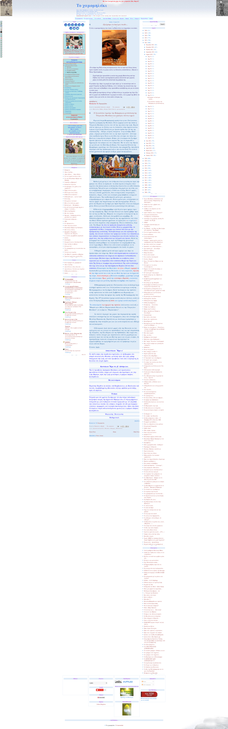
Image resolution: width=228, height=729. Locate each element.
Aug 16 (150, 93)
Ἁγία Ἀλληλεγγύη (70, 312)
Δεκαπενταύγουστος (98, 428)
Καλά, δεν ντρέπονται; (150, 319)
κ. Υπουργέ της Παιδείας (151, 593)
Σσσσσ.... (67, 238)
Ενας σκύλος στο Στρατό (151, 257)
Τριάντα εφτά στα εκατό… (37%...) (154, 532)
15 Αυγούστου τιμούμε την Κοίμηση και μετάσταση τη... (156, 102)
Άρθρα (151, 18)
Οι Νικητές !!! (148, 414)
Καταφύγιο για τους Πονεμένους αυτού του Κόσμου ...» (153, 324)
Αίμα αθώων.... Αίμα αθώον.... (73, 174)
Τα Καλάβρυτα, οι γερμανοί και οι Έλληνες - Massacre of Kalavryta (154, 486)
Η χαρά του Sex (148, 584)
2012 (146, 178)
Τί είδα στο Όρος (149, 507)
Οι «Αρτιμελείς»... (69, 223)
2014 (146, 173)
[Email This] (127, 107)
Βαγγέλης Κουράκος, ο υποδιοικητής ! (71, 344)
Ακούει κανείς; (148, 206)
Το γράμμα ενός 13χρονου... (152, 652)
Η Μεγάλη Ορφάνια (150, 303)
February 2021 (150, 153)
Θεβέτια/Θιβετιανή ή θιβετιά (73, 298)
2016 (146, 168)
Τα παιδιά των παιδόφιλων (152, 489)
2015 (146, 170)
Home (114, 432)
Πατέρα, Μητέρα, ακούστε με (152, 449)
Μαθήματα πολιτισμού (150, 337)
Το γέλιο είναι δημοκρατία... (152, 516)
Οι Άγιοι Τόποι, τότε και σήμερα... (154, 397)
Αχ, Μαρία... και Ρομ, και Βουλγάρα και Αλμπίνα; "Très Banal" (154, 229)
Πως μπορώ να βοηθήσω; (151, 463)
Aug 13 (150, 109)
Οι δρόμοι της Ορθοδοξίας (151, 400)
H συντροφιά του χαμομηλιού (72, 262)
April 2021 (149, 148)
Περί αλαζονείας (149, 451)
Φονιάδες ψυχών (148, 536)
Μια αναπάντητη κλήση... (151, 603)
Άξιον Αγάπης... (69, 172)
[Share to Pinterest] (134, 107)
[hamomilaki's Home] (1, 21)
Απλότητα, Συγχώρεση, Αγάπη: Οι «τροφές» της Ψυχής (154, 219)
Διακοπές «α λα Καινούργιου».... (153, 246)
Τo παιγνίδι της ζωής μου (151, 472)
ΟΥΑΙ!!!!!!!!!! (148, 434)
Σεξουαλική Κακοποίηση (71, 65)
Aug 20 (150, 83)
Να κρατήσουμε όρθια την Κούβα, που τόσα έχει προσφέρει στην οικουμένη (74, 306)
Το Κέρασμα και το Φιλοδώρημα (153, 657)
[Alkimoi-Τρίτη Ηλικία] (1, 28)
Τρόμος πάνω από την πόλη (152, 534)
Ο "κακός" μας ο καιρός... (151, 360)
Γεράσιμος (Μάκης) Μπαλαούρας (71, 302)
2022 (146, 40)
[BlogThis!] (129, 107)
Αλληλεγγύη (115, 18)
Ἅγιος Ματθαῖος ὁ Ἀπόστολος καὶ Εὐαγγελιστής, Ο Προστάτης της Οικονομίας (153, 200)
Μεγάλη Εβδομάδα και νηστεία (153, 601)
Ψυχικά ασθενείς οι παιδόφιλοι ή (153, 544)
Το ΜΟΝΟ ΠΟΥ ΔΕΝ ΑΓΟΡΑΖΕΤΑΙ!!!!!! (150, 660)
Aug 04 (150, 130)
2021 (146, 42)
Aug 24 (150, 73)
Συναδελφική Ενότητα (72, 286)
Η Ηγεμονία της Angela (150, 300)
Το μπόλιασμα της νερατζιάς (73, 350)
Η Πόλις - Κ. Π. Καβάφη (151, 580)
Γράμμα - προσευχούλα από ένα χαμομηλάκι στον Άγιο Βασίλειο (153, 241)
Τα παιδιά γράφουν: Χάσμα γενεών (154, 650)
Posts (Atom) (99, 435)
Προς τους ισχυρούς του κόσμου (153, 632)
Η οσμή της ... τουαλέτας (151, 305)
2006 (146, 192)
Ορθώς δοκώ (147, 428)
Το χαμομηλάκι (91, 5)
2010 (146, 182)
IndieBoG (67, 342)
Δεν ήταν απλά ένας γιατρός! (152, 244)
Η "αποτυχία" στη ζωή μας (151, 273)
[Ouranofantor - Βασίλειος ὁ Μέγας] (1, 44)
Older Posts (136, 432)
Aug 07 (150, 123)
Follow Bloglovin (101, 704)
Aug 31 (150, 56)
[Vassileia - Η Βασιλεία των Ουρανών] (1, 56)
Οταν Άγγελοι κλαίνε (150, 432)
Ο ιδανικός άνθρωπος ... (71, 219)
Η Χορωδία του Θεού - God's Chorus (154, 586)
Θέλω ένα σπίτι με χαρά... (72, 203)
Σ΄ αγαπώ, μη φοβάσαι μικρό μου (73, 235)
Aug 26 (150, 68)
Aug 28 (150, 64)
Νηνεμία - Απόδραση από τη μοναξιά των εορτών (72, 216)
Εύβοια (102, 109)
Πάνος (131, 18)
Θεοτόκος (107, 428)
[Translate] (1, 26)
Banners (127, 18)
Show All (84, 354)
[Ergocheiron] (1, 34)
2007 (146, 190)
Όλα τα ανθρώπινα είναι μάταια (153, 424)
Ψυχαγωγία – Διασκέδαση (151, 542)
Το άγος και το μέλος (70, 252)
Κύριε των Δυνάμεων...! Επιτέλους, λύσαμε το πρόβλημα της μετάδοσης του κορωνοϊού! (154, 329)
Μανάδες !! (147, 599)
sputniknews (93, 101)
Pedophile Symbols (71, 70)
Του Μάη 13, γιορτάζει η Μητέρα (73, 254)
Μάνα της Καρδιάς (69, 211)
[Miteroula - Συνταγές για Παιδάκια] (1, 42)
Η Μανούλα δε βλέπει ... (71, 271)
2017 (146, 166)
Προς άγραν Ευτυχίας (150, 628)
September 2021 (150, 52)
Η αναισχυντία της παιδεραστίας (153, 568)
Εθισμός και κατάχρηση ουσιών (72, 86)
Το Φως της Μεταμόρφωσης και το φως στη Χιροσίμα (153, 670)
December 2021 (150, 45)
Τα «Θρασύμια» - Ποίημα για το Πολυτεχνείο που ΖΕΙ (153, 478)
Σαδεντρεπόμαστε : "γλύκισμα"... (153, 465)
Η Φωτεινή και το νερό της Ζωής (153, 582)
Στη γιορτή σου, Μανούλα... (152, 467)
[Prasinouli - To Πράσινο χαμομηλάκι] (1, 52)
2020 (146, 158)
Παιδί (110, 109)
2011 (146, 180)
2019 (146, 161)
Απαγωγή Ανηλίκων (70, 81)
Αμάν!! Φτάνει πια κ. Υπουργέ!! (153, 212)
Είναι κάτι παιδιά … (150, 255)
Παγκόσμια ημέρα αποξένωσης (152, 436)
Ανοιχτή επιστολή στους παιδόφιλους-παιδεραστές (151, 215)
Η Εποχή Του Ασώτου (150, 298)
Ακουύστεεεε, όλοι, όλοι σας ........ (74, 267)
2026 (146, 30)
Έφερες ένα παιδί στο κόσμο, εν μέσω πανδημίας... (153, 269)
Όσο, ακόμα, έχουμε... (150, 430)
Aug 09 (150, 118)
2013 (146, 175)
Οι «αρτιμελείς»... (149, 395)
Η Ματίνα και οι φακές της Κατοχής (154, 570)
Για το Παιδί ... (98, 18)
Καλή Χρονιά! (148, 321)
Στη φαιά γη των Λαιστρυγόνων (153, 469)
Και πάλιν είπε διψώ (150, 317)
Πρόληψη (69, 67)
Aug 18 (150, 88)
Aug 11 (150, 113)
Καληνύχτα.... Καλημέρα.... (72, 205)
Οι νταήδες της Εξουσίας (151, 416)
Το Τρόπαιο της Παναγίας (151, 667)
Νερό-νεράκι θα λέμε (150, 353)
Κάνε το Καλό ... (148, 597)
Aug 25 (150, 71)
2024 (146, 35)
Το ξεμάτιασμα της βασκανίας (152, 663)
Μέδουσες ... (147, 347)
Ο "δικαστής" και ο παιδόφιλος (152, 358)
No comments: (116, 107)
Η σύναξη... (67, 199)
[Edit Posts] (1, 24)
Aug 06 (150, 125)
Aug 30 (150, 59)
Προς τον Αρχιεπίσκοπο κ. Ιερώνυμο (154, 459)
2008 (146, 187)
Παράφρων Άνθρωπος (150, 447)
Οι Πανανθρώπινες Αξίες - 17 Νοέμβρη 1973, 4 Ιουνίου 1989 (152, 419)
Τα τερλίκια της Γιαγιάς (151, 491)
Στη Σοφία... (68, 240)
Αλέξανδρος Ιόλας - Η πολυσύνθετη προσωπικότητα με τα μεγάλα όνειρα (73, 336)
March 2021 (149, 150)
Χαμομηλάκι (103, 104)
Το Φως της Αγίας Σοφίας (151, 528)
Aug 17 (150, 90)
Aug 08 (150, 121)
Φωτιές (114, 109)
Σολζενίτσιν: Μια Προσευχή (152, 637)
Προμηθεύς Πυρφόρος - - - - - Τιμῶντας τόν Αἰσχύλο (72, 232)
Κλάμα (106, 109)
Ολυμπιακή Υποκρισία (150, 426)
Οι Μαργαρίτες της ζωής (151, 406)
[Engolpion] (1, 32)
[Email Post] (123, 107)
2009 (146, 185)
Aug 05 (150, 128)
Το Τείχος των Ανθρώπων (151, 665)
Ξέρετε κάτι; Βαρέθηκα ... (151, 356)
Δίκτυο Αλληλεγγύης (71, 319)
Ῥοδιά (66, 349)
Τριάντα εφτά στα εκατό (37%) (73, 256)
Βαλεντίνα (96, 109)
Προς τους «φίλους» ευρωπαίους (153, 630)
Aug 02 (150, 135)
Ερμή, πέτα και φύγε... (70, 190)
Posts (144, 681)
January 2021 (149, 155)
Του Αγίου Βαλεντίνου (150, 530)
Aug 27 (150, 66)
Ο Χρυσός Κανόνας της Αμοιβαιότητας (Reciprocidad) (73, 281)
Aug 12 (150, 111)
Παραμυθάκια (144, 18)
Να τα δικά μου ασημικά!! (151, 605)
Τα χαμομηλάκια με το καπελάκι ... (154, 493)
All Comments (147, 684)
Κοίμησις (113, 428)
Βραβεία (122, 18)
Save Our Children (107, 18)
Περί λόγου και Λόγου (150, 453)
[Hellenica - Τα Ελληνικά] (1, 36)
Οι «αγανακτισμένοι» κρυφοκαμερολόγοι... (150, 392)
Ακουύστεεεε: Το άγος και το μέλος (74, 269)
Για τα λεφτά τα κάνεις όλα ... (153, 232)
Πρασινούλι (68, 297)
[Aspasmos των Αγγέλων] (1, 30)
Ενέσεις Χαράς (148, 259)
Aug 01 (150, 138)
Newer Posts (92, 432)
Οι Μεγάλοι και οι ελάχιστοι (152, 408)
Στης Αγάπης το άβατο (70, 244)
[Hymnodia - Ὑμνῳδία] (1, 38)
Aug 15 (150, 95)
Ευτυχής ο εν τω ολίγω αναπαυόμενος (150, 266)
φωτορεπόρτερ (121, 109)
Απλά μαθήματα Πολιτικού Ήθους (153, 550)
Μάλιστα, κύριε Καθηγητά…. (152, 339)
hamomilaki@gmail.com (84, 15)
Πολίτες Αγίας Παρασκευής (73, 333)
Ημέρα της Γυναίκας (150, 309)
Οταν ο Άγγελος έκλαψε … (151, 620)
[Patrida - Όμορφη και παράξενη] (1, 50)
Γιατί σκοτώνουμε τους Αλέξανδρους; (150, 237)
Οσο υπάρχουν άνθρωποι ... (152, 618)
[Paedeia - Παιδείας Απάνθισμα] (1, 46)
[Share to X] (130, 107)
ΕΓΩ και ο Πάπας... (149, 250)
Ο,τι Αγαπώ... (148, 389)
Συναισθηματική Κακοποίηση (72, 74)
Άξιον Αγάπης (68, 264)
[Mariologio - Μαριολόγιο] (1, 40)
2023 (146, 38)
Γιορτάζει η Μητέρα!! (70, 182)
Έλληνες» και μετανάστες (151, 560)
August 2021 (149, 54)
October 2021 (149, 49)
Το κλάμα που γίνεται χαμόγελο (153, 525)
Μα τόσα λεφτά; (148, 333)
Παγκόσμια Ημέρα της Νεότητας (73, 227)
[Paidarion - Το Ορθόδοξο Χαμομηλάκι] (1, 48)
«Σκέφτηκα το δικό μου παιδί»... (115, 24)
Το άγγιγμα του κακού (150, 513)
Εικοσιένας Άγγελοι (70, 184)
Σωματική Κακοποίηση (70, 64)
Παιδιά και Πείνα (149, 626)
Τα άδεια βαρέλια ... (150, 644)
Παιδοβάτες (147, 442)
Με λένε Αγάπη (68, 213)
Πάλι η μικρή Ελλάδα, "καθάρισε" (153, 445)
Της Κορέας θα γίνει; (150, 499)
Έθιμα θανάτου (148, 253)
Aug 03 (150, 133)
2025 (146, 33)
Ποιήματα (137, 18)
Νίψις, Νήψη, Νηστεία (150, 607)
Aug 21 (150, 80)
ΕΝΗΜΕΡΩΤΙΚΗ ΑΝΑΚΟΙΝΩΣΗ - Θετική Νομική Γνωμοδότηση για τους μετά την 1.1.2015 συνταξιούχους (74, 290)
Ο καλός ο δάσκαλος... (150, 380)
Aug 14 (150, 106)
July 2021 (148, 141)
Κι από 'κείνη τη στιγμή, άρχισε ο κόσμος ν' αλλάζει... (74, 208)
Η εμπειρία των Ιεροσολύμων (152, 296)
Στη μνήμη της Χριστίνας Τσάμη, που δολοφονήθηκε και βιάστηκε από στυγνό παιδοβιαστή (154, 640)
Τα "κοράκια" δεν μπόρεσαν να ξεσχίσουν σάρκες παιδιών (153, 474)
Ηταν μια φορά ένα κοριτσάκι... (153, 589)
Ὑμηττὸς (67, 326)
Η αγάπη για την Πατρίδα (151, 282)
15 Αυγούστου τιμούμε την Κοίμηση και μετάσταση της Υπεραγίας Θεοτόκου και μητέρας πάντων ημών (115, 114)
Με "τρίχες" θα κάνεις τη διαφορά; (154, 341)
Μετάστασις (119, 428)
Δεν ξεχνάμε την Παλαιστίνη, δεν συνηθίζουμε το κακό (74, 314)
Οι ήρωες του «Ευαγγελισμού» (152, 614)
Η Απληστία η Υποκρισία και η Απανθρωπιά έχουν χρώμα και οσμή (154, 289)
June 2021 (149, 143)
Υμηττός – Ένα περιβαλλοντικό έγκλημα (73, 328)
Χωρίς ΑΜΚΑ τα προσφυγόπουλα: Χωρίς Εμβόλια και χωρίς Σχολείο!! (154, 539)
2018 (146, 163)
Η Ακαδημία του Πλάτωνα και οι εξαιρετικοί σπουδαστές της (153, 285)
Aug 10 (150, 116)
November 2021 (150, 47)
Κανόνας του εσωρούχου (72, 69)
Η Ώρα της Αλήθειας (150, 307)
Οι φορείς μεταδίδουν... (150, 422)
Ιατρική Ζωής (147, 315)
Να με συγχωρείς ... (149, 349)
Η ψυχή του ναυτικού (70, 201)
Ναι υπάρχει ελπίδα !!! (150, 351)
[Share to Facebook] (132, 107)
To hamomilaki (69, 279)
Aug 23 (150, 76)
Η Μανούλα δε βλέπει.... (71, 194)
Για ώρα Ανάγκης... (88, 18)
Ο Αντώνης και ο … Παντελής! (152, 610)
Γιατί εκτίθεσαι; (148, 234)
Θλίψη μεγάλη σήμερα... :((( (152, 591)
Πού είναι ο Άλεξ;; (69, 230)
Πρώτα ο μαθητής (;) (149, 461)
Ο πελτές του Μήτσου (150, 612)
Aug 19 (150, 85)
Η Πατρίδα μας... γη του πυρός (73, 197)
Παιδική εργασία (69, 79)
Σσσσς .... (67, 273)
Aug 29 (150, 61)
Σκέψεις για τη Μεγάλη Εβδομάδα (153, 634)
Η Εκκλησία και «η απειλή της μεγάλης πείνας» (152, 293)
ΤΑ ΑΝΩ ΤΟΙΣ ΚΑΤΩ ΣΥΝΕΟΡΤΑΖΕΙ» (150, 647)
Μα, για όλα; (147, 335)
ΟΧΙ (65, 221)
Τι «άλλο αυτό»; (148, 505)
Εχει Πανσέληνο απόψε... (151, 562)
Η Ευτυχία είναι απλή (70, 192)
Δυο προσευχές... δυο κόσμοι (152, 248)
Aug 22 (150, 78)
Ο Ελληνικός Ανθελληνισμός (152, 370)
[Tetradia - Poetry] (1, 54)
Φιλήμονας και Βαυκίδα (150, 673)
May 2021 (149, 145)
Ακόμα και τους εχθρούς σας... (152, 204)
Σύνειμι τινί (68, 246)
